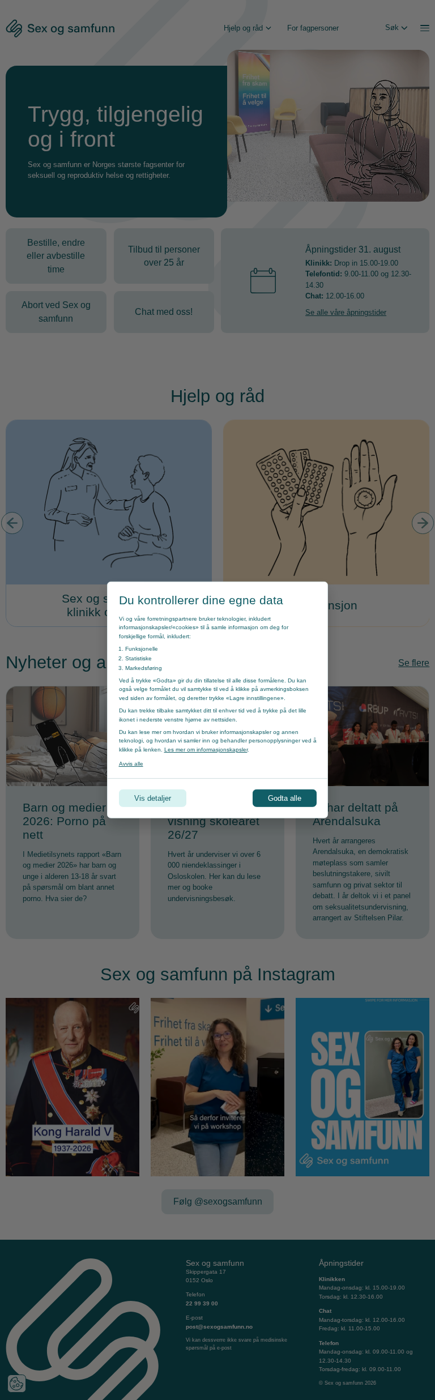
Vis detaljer (152, 798)
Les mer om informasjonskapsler (206, 749)
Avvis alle (131, 764)
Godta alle (284, 798)
